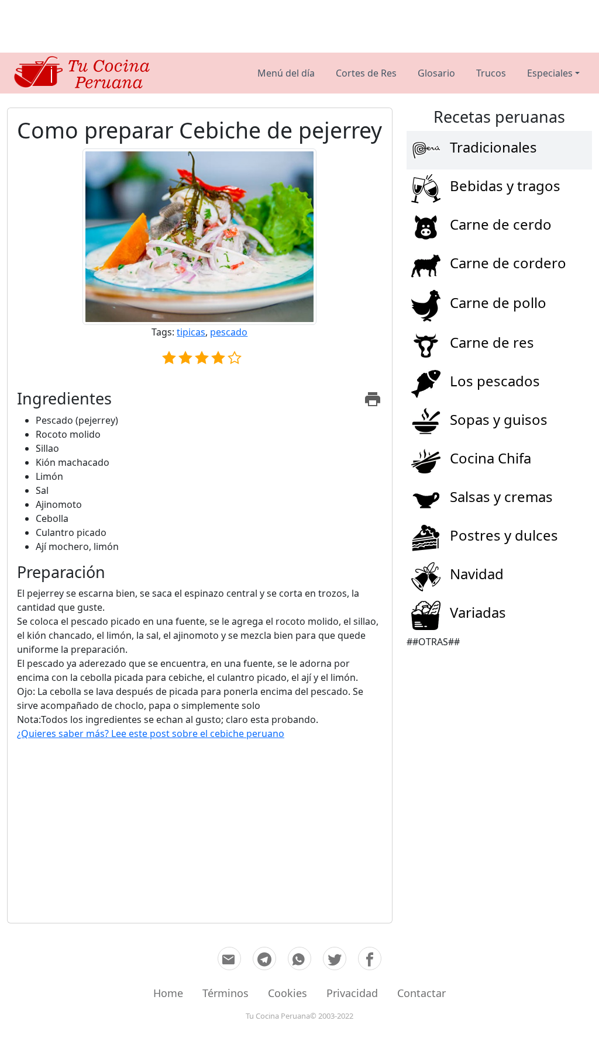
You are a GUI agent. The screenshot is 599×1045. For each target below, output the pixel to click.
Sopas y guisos (499, 420)
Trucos (491, 73)
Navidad (477, 574)
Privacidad (352, 993)
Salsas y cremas (501, 497)
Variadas (478, 612)
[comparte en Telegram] (264, 958)
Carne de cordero (508, 263)
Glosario (436, 73)
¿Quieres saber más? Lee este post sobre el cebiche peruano (150, 733)
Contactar (421, 993)
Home (168, 993)
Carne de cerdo (501, 224)
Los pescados (495, 381)
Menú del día (286, 73)
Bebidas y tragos (505, 186)
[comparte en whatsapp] (299, 958)
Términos (225, 993)
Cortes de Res (366, 73)
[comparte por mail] (229, 958)
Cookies (287, 993)
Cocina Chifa (490, 458)
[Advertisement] (299, 26)
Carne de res (492, 342)
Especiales (550, 73)
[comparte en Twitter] (334, 958)
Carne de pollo (498, 303)
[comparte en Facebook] (369, 958)
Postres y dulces (504, 535)
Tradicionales (493, 147)
